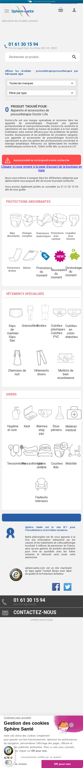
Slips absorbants (13, 234)
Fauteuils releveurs (41, 499)
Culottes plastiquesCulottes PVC (58, 331)
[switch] (8, 762)
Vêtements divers (41, 372)
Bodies (41, 326)
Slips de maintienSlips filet (13, 333)
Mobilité (71, 463)
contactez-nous (35, 612)
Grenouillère (30, 326)
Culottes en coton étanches (71, 331)
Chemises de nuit (17, 372)
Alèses (27, 267)
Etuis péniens (56, 428)
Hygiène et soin (12, 428)
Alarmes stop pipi (41, 429)
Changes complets (27, 234)
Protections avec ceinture (57, 236)
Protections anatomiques (43, 235)
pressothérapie (33, 123)
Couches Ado (57, 465)
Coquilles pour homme (70, 236)
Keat (27, 426)
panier (60, 8)
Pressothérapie (32, 463)
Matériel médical (71, 428)
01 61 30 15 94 (23, 44)
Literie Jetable (41, 465)
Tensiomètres (16, 463)
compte (74, 14)
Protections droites (13, 269)
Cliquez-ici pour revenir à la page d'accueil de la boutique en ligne (41, 168)
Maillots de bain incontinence (65, 374)
